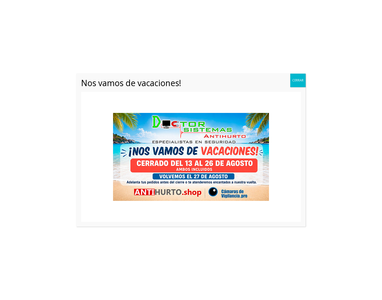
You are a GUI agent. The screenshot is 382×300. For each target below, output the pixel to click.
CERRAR (298, 80)
